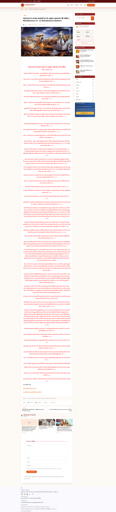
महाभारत (26, 9)
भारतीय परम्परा (30, 502)
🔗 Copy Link (52, 402)
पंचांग (81, 5)
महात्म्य (37, 502)
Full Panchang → (85, 43)
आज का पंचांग (30, 498)
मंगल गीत (41, 502)
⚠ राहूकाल (89, 1)
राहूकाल (35, 498)
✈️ (32, 494)
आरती (85, 5)
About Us (23, 507)
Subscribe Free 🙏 (85, 113)
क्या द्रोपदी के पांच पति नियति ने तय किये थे (32, 392)
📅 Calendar (91, 5)
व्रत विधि (76, 5)
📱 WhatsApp (38, 402)
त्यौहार (72, 5)
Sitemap (47, 507)
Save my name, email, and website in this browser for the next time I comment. (44, 468)
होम (68, 5)
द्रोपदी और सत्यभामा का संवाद (29, 388)
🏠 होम (22, 9)
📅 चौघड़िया (93, 1)
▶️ (24, 494)
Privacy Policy (34, 507)
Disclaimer (42, 507)
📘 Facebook (30, 402)
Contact (28, 507)
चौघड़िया (39, 498)
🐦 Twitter (45, 402)
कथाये (25, 502)
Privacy (23, 511)
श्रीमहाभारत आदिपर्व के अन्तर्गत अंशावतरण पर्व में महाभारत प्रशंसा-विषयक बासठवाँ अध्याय (42, 398)
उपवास (22, 502)
